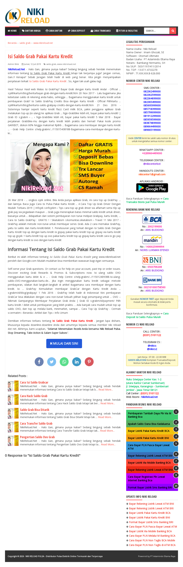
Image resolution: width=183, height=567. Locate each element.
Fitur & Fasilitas (128, 30)
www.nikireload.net (66, 64)
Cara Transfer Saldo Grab (36, 423)
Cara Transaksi (102, 30)
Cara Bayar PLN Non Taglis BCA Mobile (152, 540)
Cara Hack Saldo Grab (33, 396)
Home (13, 30)
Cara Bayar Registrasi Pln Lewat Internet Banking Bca (146, 478)
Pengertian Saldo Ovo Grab (37, 437)
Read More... (105, 389)
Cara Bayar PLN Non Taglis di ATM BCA (152, 545)
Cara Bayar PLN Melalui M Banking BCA (152, 535)
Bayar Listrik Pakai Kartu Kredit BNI (148, 438)
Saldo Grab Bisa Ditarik (34, 409)
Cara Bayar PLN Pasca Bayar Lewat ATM (153, 526)
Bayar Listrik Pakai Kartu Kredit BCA (148, 430)
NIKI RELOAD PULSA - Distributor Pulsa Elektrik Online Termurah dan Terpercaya (64, 556)
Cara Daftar (55, 30)
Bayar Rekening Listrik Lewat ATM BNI (150, 469)
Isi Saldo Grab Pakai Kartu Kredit (48, 81)
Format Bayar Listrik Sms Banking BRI (150, 487)
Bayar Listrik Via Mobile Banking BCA (149, 462)
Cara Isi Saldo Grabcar (34, 382)
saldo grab (51, 64)
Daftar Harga (32, 30)
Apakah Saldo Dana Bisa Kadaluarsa (149, 424)
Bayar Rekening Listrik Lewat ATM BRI (150, 455)
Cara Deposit (77, 30)
